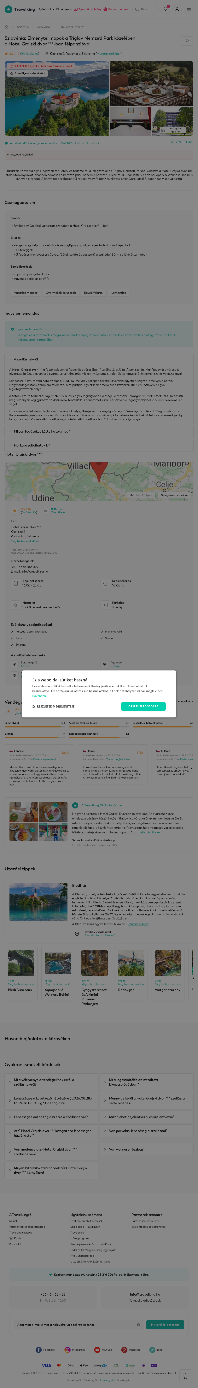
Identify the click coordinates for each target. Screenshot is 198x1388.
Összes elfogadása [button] (143, 706)
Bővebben (39, 696)
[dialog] (99, 693)
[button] (53, 706)
